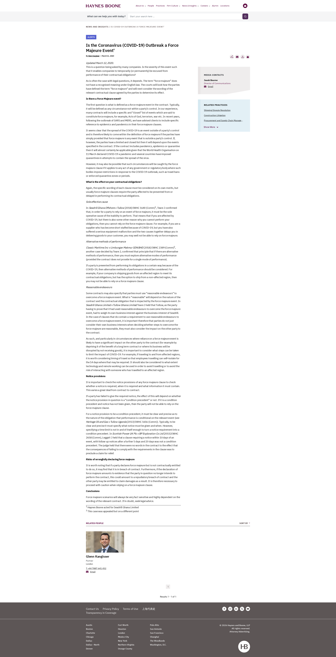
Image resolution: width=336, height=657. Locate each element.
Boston (89, 629)
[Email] (237, 57)
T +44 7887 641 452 (96, 568)
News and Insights (97, 26)
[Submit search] (245, 16)
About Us (140, 5)
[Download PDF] (242, 57)
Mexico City (123, 636)
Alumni (215, 5)
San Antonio (156, 629)
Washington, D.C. (158, 644)
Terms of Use (130, 609)
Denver (89, 648)
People (151, 5)
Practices (160, 5)
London (89, 564)
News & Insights (189, 5)
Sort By (243, 523)
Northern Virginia (126, 644)
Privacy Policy (111, 609)
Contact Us (92, 609)
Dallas (89, 640)
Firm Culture (172, 5)
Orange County (125, 648)
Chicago (90, 636)
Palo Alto (154, 625)
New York (122, 640)
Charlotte (90, 633)
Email (210, 86)
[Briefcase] (245, 6)
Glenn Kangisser (94, 56)
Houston (122, 629)
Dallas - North (92, 644)
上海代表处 (148, 609)
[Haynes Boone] (103, 5)
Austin (89, 625)
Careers (204, 5)
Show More (210, 127)
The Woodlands (157, 640)
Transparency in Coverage (101, 612)
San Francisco (156, 633)
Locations (224, 5)
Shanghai (154, 636)
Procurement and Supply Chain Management (225, 120)
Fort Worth (123, 625)
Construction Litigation (214, 115)
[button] (248, 57)
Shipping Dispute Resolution (217, 110)
